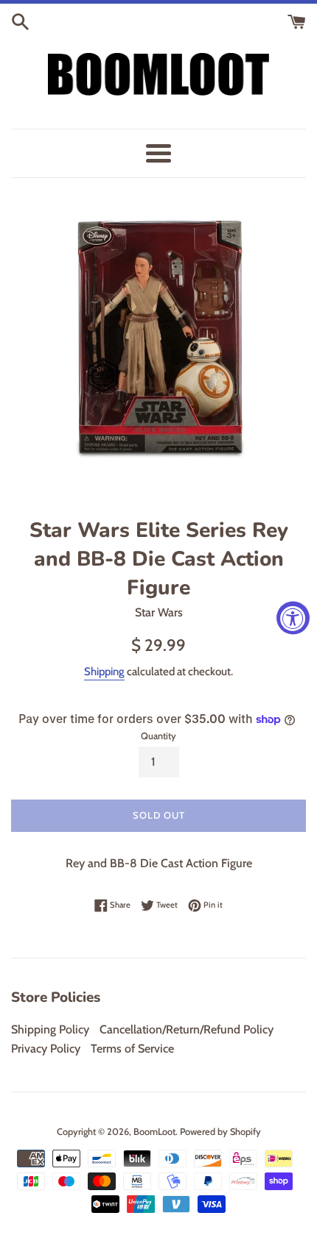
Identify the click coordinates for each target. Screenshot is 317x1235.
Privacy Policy (45, 1049)
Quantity (158, 735)
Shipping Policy (50, 1029)
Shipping (104, 671)
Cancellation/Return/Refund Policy (187, 1029)
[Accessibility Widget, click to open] (293, 617)
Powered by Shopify (220, 1131)
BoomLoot (154, 1131)
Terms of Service (132, 1049)
